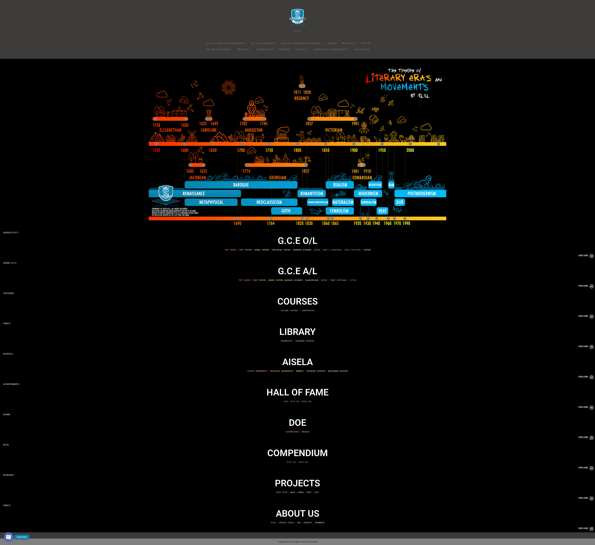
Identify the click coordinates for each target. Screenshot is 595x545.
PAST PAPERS (245, 250)
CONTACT (308, 523)
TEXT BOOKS (230, 250)
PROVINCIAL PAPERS (281, 250)
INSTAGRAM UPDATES (338, 371)
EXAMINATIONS (292, 432)
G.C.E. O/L (291, 462)
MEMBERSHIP (287, 341)
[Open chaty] (8, 536)
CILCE (284, 492)
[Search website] (385, 56)
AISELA (301, 492)
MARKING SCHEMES (302, 250)
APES (278, 492)
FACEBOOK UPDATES (304, 341)
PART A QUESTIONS (332, 250)
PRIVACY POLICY (286, 523)
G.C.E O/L (295, 401)
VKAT (309, 492)
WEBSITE (300, 371)
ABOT (316, 492)
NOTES (317, 250)
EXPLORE (583, 255)
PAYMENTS (319, 523)
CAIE (286, 401)
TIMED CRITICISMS (352, 250)
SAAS (292, 492)
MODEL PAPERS (262, 250)
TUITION (366, 250)
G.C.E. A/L (306, 401)
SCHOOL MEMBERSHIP (257, 371)
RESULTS (305, 432)
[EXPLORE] (591, 256)
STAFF (273, 523)
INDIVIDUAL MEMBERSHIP (281, 371)
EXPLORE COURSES (289, 311)
